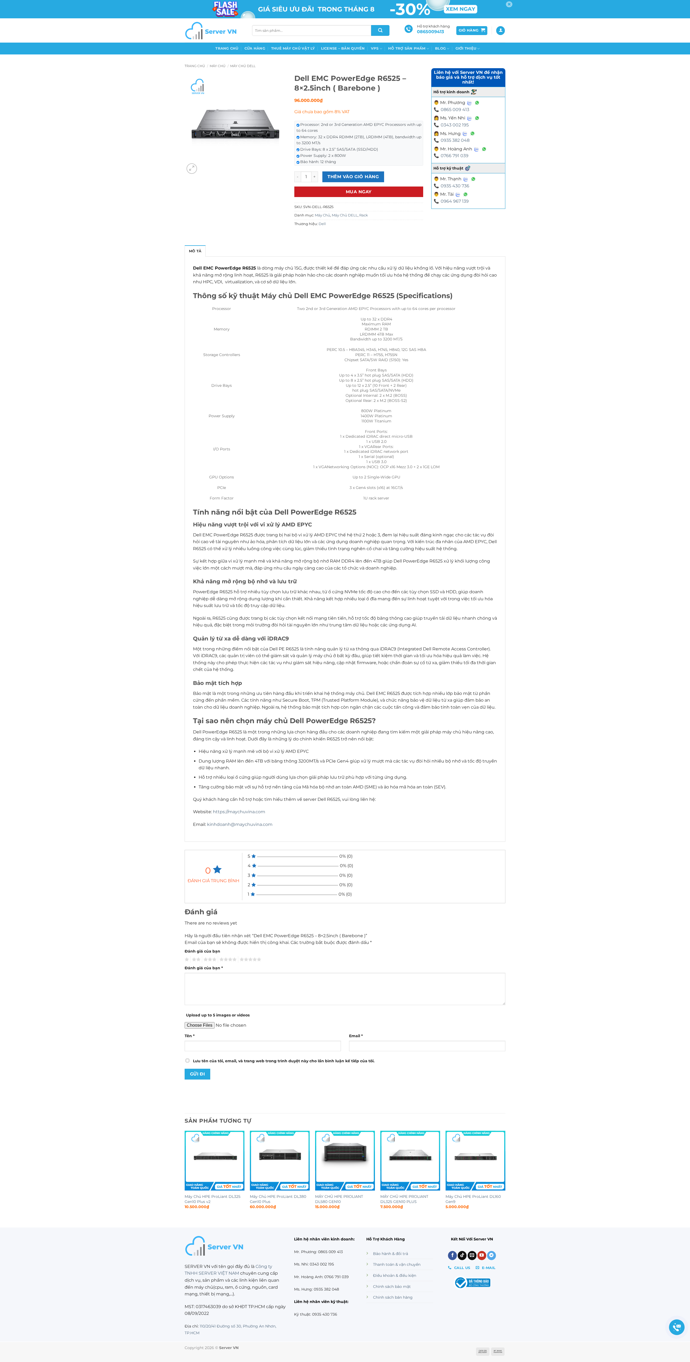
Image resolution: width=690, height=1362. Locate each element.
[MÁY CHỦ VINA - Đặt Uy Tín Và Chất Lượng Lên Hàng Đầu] (212, 31)
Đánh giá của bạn (202, 951)
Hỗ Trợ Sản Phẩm (407, 48)
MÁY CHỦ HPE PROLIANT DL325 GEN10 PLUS (404, 1199)
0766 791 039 (454, 155)
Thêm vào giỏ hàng (353, 176)
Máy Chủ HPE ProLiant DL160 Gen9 (473, 1199)
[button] (472, 30)
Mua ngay (359, 191)
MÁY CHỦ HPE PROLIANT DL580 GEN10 (339, 1199)
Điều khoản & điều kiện (394, 1275)
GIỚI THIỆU (466, 48)
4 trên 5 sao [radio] (227, 959)
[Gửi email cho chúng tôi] (472, 1255)
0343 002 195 (455, 124)
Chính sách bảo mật (392, 1286)
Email (356, 1035)
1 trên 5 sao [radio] (186, 959)
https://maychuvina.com (239, 811)
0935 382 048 (455, 140)
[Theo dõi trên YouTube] (481, 1255)
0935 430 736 (455, 185)
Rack (363, 215)
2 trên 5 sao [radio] (195, 959)
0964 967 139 (455, 201)
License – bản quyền (343, 48)
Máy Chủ (218, 66)
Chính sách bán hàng (393, 1297)
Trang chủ (226, 48)
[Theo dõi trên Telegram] (491, 1255)
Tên (190, 1035)
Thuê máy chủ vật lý (293, 48)
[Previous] (185, 1174)
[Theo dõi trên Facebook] (452, 1255)
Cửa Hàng (254, 48)
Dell (322, 224)
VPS (375, 48)
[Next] (505, 1174)
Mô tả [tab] (195, 251)
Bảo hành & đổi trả (390, 1253)
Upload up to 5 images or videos (218, 1015)
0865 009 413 (455, 109)
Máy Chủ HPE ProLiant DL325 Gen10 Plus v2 (212, 1199)
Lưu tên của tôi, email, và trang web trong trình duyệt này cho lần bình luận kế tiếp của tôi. (284, 1060)
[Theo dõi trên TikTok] (462, 1255)
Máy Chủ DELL (243, 66)
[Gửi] (380, 30)
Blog (440, 48)
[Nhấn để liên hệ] (677, 1327)
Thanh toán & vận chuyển (396, 1264)
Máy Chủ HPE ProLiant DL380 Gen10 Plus (278, 1199)
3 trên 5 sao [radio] (209, 959)
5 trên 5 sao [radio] (249, 959)
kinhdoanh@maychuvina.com (239, 824)
